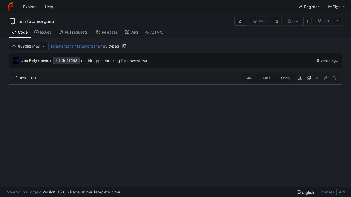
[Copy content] (309, 78)
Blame (266, 78)
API (342, 192)
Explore (29, 6)
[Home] (10, 6)
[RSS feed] (240, 21)
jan (21, 21)
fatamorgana (40, 21)
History (285, 78)
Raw (249, 78)
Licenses (326, 192)
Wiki (134, 32)
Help (49, 6)
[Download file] (300, 78)
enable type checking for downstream (115, 60)
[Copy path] (124, 46)
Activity (157, 32)
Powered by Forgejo (23, 192)
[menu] (305, 192)
